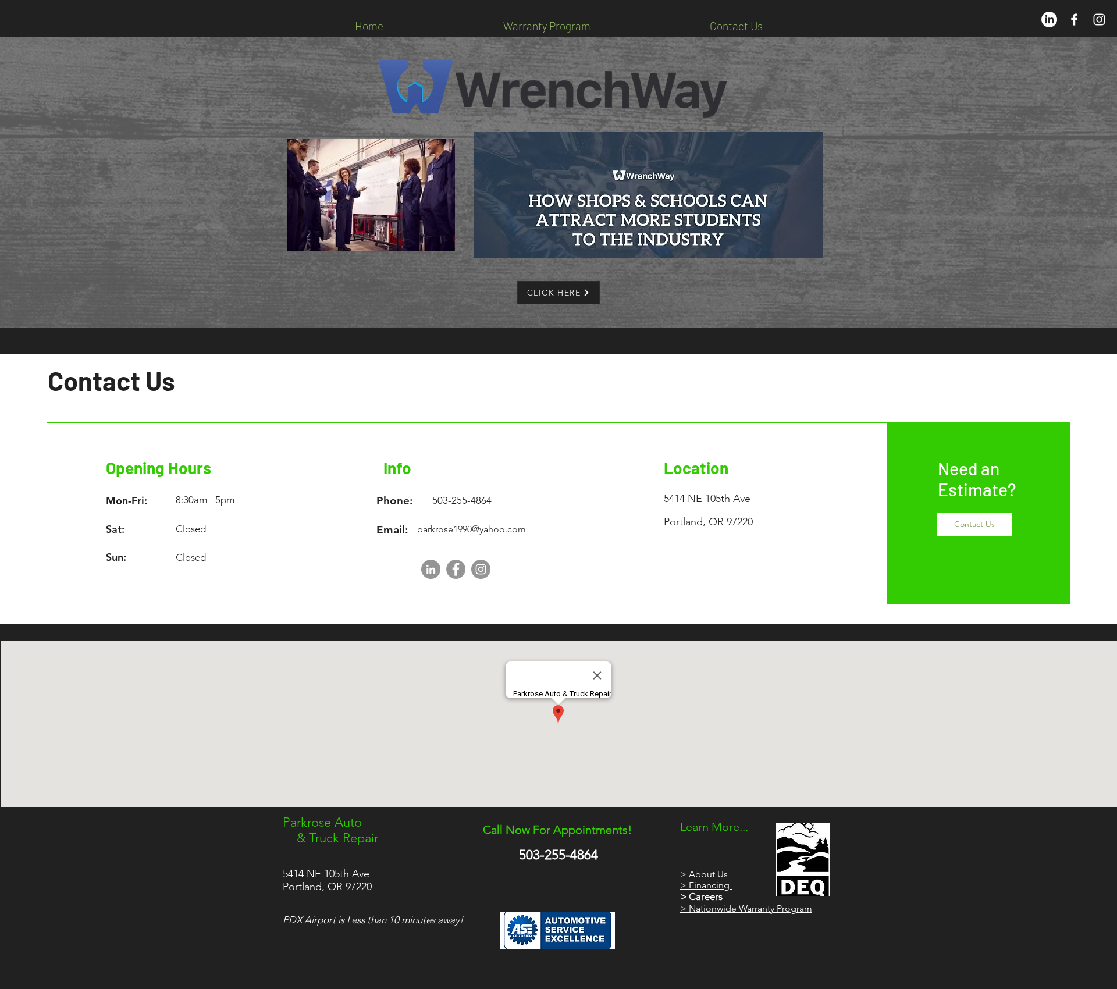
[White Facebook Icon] (1074, 19)
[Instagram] (480, 569)
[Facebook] (455, 569)
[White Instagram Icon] (1099, 19)
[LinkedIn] (1049, 19)
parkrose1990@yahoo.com (471, 529)
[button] (974, 524)
